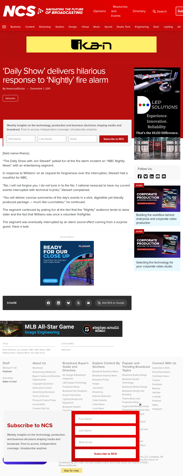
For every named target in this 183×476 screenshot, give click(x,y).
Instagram (157, 408)
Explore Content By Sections (106, 364)
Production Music (71, 386)
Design (73, 27)
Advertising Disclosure (44, 391)
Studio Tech (123, 27)
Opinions (99, 11)
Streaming (45, 27)
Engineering (142, 27)
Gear (156, 27)
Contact (156, 380)
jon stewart (22, 349)
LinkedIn (156, 396)
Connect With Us (164, 363)
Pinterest (156, 400)
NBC (31, 349)
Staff (6, 363)
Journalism (97, 387)
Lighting (168, 27)
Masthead (38, 367)
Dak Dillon (8, 378)
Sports (108, 27)
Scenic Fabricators (72, 395)
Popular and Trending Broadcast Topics (136, 366)
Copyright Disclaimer (43, 383)
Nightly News (23, 352)
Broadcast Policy (100, 379)
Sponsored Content (42, 387)
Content (29, 27)
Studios (59, 27)
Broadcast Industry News (104, 375)
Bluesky (156, 388)
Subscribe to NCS (161, 367)
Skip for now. (71, 470)
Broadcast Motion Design (134, 386)
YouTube (156, 392)
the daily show (38, 352)
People (95, 383)
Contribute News (160, 376)
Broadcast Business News (105, 371)
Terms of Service (41, 396)
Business (16, 27)
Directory (139, 11)
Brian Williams (9, 349)
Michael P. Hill (10, 367)
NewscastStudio (15, 88)
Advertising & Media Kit (44, 371)
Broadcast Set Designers (75, 390)
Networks (10, 98)
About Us (39, 363)
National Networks (101, 396)
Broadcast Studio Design (134, 375)
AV (179, 27)
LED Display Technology (74, 382)
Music (96, 27)
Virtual (85, 27)
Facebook (157, 384)
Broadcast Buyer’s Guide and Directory (76, 366)
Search (162, 11)
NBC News (40, 349)
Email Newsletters (161, 371)
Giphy (155, 404)
